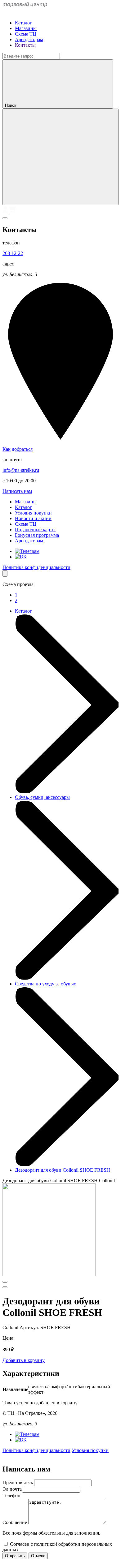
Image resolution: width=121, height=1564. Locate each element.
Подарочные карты (35, 529)
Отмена (38, 1555)
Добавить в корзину (23, 1360)
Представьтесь (18, 1482)
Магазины (26, 28)
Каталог (23, 22)
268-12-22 (12, 253)
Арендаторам (29, 39)
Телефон (12, 1495)
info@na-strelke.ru (20, 470)
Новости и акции (33, 518)
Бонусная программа (37, 535)
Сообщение (15, 1522)
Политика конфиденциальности (36, 567)
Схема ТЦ (25, 34)
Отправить (15, 1555)
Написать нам (17, 491)
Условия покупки (33, 512)
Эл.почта (12, 1489)
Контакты (25, 45)
